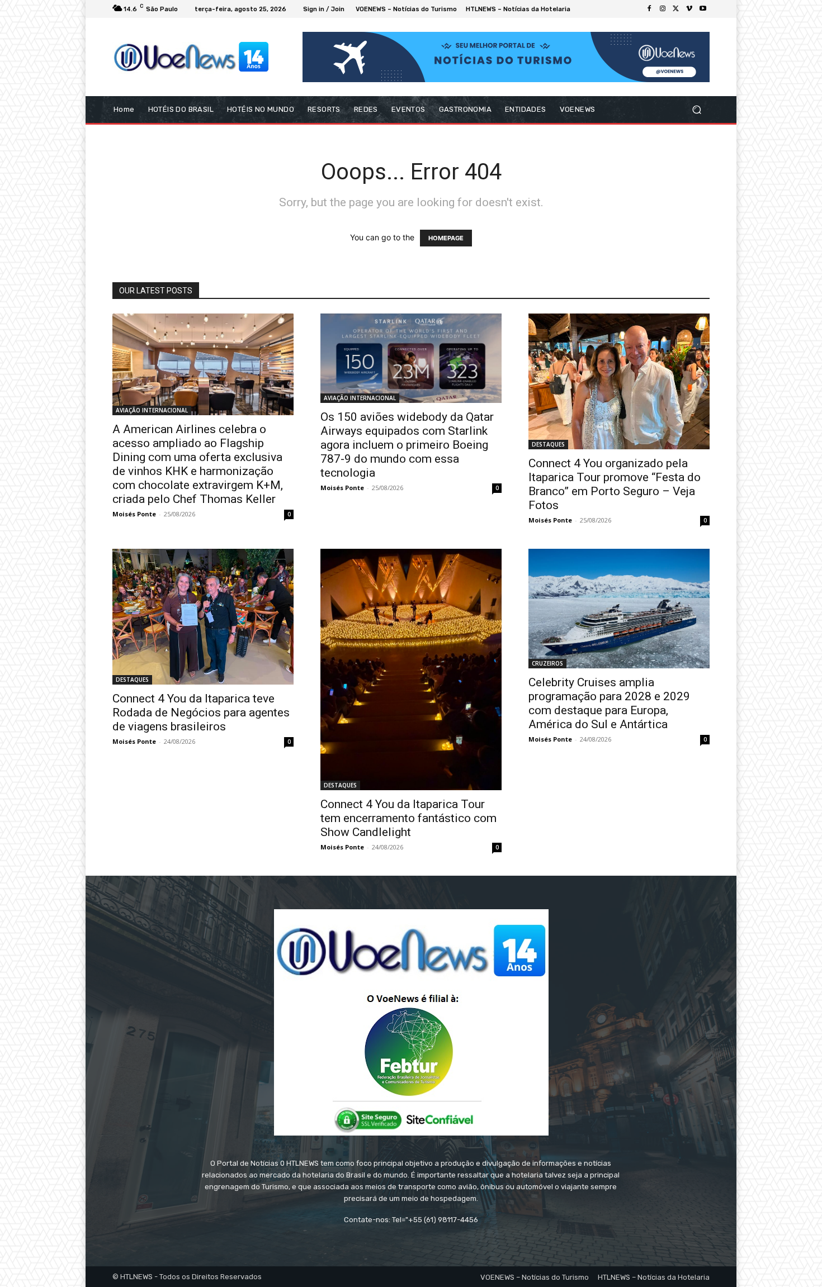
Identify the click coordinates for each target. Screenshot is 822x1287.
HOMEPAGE (446, 238)
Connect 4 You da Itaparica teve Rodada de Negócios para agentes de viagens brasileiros (201, 712)
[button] (696, 110)
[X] (676, 9)
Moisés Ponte (134, 514)
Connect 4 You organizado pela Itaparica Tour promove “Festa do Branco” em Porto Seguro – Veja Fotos (614, 484)
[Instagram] (662, 9)
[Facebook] (649, 9)
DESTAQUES (548, 444)
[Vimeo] (689, 9)
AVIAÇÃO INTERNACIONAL (152, 410)
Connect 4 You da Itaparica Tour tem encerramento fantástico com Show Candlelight (408, 818)
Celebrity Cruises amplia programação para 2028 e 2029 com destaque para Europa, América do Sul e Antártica (609, 703)
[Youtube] (703, 9)
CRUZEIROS (547, 663)
